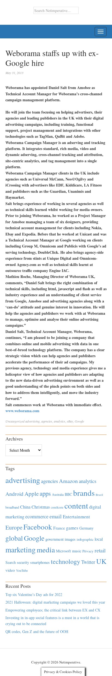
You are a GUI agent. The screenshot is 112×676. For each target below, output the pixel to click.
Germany (86, 528)
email (55, 516)
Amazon (68, 481)
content (76, 505)
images (70, 539)
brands (84, 492)
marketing (20, 550)
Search (10, 562)
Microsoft (63, 550)
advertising (32, 421)
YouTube (22, 570)
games (72, 528)
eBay (70, 421)
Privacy (88, 551)
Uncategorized (14, 421)
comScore (57, 507)
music (76, 550)
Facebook (37, 527)
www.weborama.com (22, 411)
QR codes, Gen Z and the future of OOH (36, 631)
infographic (85, 539)
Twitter (88, 562)
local (99, 539)
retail (100, 550)
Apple (31, 493)
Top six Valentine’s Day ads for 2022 (33, 594)
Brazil (99, 495)
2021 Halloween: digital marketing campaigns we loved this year (55, 602)
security (23, 562)
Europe (13, 527)
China (25, 507)
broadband (12, 507)
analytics (59, 421)
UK (101, 561)
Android (14, 493)
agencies (46, 421)
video (10, 570)
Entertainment (76, 516)
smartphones (40, 562)
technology (65, 561)
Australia (58, 494)
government (54, 539)
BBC (68, 494)
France (59, 528)
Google (79, 421)
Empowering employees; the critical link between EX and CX (52, 610)
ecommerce (36, 516)
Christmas (41, 507)
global (14, 538)
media (46, 550)
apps (45, 493)
